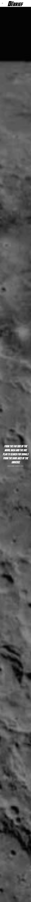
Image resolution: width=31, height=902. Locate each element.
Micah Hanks (11, 466)
